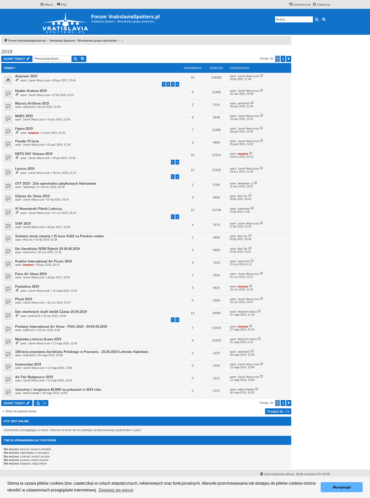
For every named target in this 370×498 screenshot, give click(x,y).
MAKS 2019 (24, 116)
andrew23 (29, 106)
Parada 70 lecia (27, 141)
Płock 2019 (23, 299)
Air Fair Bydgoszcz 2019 (34, 377)
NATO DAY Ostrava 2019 (33, 154)
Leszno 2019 (24, 169)
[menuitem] (62, 5)
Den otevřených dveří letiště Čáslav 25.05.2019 (51, 312)
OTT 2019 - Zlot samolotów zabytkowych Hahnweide (55, 183)
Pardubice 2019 (27, 286)
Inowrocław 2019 (28, 364)
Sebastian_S (30, 186)
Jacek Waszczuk (39, 80)
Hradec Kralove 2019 (31, 91)
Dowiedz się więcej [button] (116, 490)
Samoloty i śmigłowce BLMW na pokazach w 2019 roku (58, 389)
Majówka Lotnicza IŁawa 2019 (38, 339)
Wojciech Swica (247, 311)
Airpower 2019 (26, 76)
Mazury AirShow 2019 (32, 103)
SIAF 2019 (23, 223)
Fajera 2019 (24, 128)
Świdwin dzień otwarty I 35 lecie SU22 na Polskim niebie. (59, 236)
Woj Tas (242, 195)
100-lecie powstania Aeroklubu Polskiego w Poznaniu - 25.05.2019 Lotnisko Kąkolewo (82, 352)
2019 (6, 51)
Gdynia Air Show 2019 (32, 196)
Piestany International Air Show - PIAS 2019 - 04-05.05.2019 (61, 326)
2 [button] (283, 58)
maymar (33, 132)
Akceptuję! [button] (341, 487)
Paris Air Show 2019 (31, 274)
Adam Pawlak (31, 392)
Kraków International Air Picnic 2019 (43, 261)
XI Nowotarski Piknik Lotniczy (38, 209)
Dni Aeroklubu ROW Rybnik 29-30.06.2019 (47, 249)
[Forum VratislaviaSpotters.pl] (65, 22)
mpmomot (244, 208)
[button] (288, 59)
